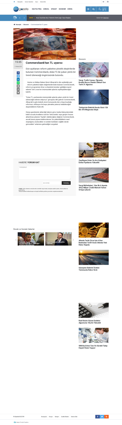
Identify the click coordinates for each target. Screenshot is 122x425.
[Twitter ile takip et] (102, 416)
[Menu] (88, 9)
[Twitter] (18, 76)
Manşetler (20, 2)
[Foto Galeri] (108, 2)
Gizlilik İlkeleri (65, 416)
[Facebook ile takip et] (97, 416)
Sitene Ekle (43, 2)
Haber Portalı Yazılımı (22, 422)
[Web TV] (103, 2)
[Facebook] (18, 72)
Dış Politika (36, 9)
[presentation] (20, 18)
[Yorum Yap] (18, 92)
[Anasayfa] (14, 2)
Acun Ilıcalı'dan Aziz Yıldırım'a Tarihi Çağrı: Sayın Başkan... (53, 18)
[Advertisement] (6, 52)
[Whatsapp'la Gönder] (18, 82)
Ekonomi (62, 9)
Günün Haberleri (29, 2)
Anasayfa (44, 416)
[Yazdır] (18, 89)
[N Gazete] (20, 9)
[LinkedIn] (18, 79)
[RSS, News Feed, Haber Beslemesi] (106, 416)
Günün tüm (102, 18)
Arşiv (36, 2)
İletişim (57, 416)
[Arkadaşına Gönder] (18, 86)
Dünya (70, 9)
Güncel (46, 9)
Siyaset (54, 9)
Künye (51, 416)
